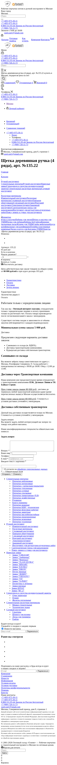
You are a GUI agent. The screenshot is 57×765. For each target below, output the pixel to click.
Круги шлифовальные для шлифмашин (28, 225)
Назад (14, 135)
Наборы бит (29, 222)
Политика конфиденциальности (15, 688)
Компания (5, 673)
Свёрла (38, 222)
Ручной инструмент (32, 184)
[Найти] (2, 19)
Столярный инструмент (21, 200)
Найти (4, 753)
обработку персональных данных (32, 469)
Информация (7, 681)
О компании (6, 676)
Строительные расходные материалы (24, 188)
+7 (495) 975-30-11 (9, 21)
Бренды (4, 692)
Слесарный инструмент (24, 203)
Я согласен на (25, 469)
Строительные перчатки (12, 184)
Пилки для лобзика (15, 222)
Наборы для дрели (23, 219)
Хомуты (47, 229)
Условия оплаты (8, 683)
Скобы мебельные (41, 224)
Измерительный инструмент (14, 198)
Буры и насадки (8, 219)
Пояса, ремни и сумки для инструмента (24, 212)
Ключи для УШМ (25, 224)
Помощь (5, 690)
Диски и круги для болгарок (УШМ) (26, 229)
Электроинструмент (21, 205)
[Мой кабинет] (2, 36)
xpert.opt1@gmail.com (13, 33)
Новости (5, 678)
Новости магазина (12, 629)
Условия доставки (9, 685)
